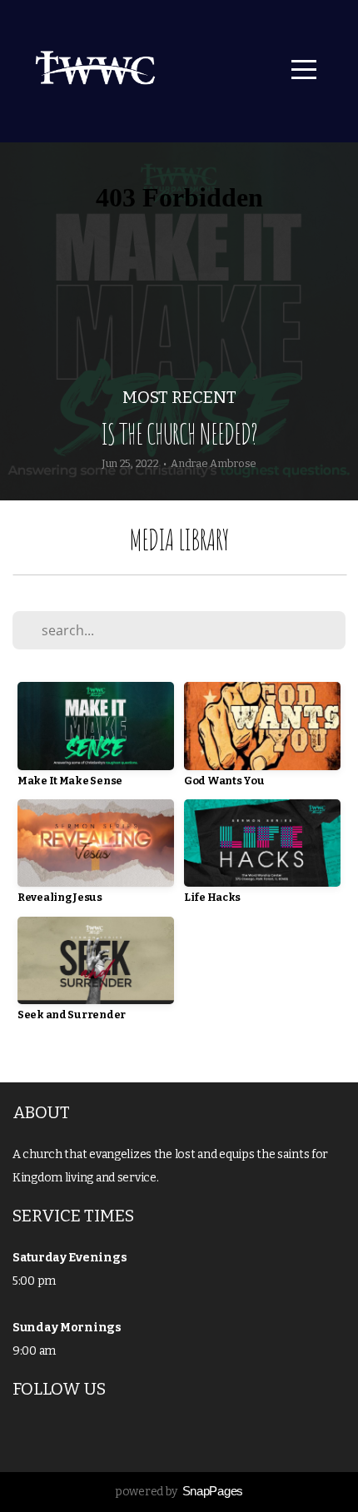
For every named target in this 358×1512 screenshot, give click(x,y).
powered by (179, 1492)
